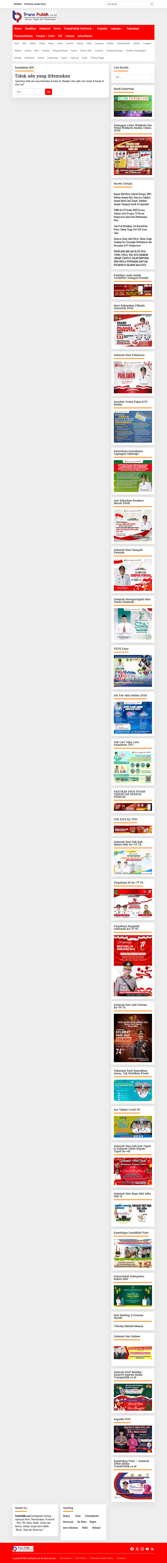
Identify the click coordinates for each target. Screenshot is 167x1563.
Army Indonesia (70, 1527)
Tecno (78, 1516)
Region (93, 1521)
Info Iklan (81, 1558)
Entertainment (92, 1516)
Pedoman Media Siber (101, 1558)
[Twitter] (137, 1549)
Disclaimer (66, 1558)
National (96, 1527)
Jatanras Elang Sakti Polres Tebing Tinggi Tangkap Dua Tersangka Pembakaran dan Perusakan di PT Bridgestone (133, 242)
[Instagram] (142, 1549)
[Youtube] (147, 1549)
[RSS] (152, 1549)
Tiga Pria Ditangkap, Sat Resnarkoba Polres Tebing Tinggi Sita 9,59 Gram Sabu (131, 229)
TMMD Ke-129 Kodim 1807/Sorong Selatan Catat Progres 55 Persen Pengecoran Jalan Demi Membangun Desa (130, 215)
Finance (66, 1516)
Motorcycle (68, 1521)
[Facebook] (132, 1549)
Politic (85, 1527)
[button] (151, 4)
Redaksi (121, 1558)
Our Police (82, 1521)
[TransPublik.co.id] (35, 16)
